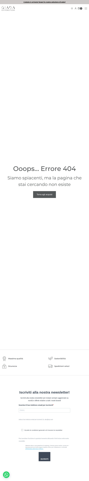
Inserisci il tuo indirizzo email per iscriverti (36, 405)
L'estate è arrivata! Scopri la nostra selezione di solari (44, 2)
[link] (44, 2)
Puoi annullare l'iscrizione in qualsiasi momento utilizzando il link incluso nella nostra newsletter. (44, 440)
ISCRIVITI (44, 459)
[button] (6, 474)
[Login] (76, 8)
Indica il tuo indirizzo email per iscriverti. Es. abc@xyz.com (36, 419)
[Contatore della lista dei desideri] (71, 8)
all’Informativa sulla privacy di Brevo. (34, 448)
